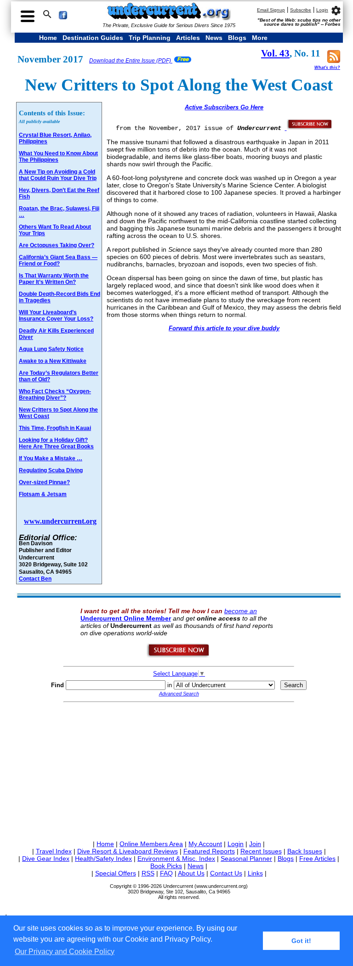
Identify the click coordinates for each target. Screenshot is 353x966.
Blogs (237, 37)
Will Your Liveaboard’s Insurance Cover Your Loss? (56, 315)
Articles (188, 37)
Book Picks (166, 866)
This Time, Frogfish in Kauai (55, 428)
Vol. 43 (275, 53)
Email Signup (271, 9)
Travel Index (54, 851)
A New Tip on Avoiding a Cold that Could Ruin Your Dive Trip (58, 175)
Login (322, 9)
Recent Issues (261, 851)
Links (255, 873)
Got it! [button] (301, 940)
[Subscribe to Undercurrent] (179, 656)
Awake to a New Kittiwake (52, 361)
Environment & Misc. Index (176, 858)
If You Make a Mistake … (50, 458)
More (260, 37)
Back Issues (304, 851)
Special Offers (115, 873)
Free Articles (317, 858)
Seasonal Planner (246, 858)
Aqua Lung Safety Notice (51, 349)
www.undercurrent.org (60, 521)
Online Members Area (151, 843)
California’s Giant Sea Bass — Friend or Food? (58, 260)
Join (255, 843)
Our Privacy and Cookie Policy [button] (64, 951)
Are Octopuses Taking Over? (56, 245)
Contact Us (226, 873)
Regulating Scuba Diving (51, 470)
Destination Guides (93, 37)
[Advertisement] (179, 769)
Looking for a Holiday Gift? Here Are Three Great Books (56, 443)
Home (48, 37)
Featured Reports (209, 851)
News (213, 37)
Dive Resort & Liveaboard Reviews (127, 851)
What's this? (327, 67)
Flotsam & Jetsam (43, 494)
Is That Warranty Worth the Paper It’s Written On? (54, 278)
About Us (191, 873)
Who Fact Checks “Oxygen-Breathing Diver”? (55, 394)
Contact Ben (35, 579)
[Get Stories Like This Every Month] (309, 127)
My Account (205, 843)
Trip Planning (150, 37)
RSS (148, 873)
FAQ (166, 873)
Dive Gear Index (45, 858)
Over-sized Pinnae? (44, 482)
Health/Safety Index (103, 858)
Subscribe (300, 9)
